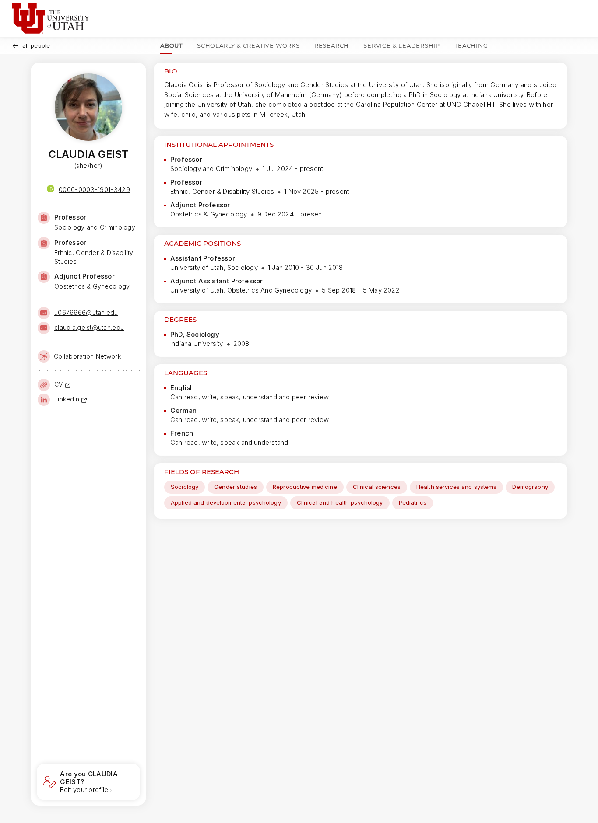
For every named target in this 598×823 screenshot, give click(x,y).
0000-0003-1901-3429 (94, 189)
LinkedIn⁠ (66, 399)
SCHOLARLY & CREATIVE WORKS (248, 45)
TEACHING (471, 45)
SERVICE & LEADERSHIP (401, 45)
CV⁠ (58, 384)
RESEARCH (331, 45)
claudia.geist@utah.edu (89, 327)
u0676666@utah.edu (86, 312)
